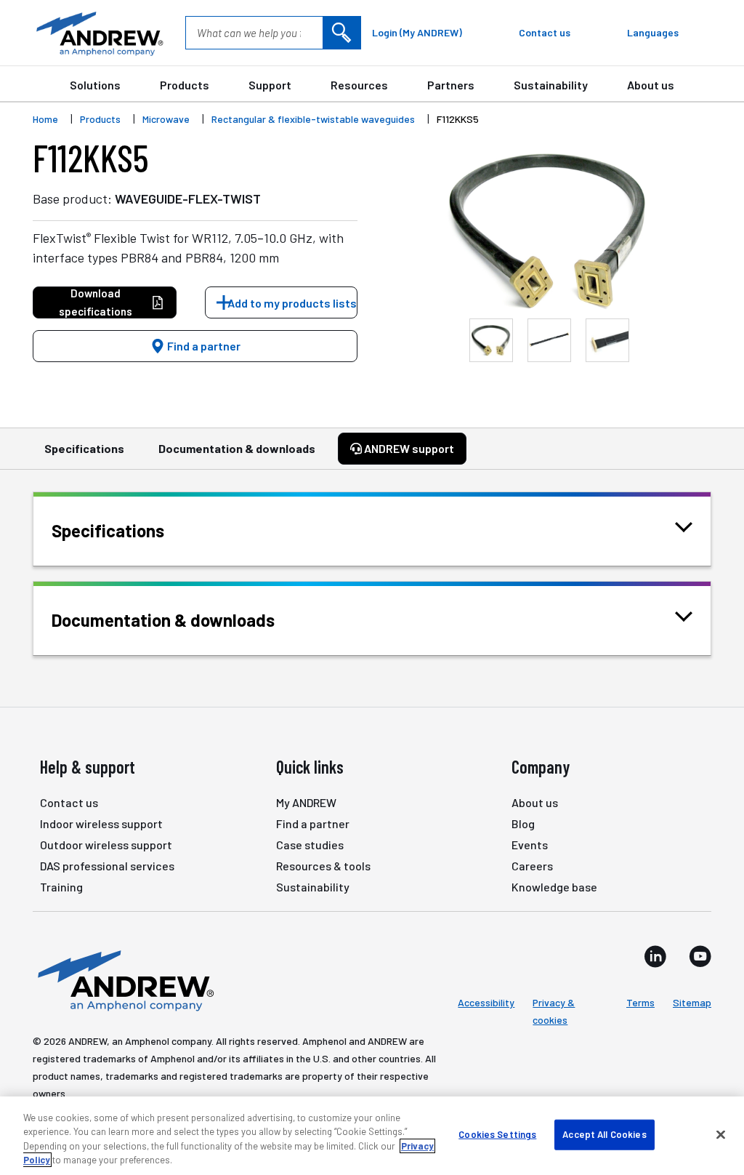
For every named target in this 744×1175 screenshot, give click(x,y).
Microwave (166, 119)
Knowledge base (554, 887)
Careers (532, 866)
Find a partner (202, 346)
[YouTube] (700, 956)
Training (61, 887)
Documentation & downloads (236, 448)
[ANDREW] (98, 32)
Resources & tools (323, 866)
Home (45, 119)
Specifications (84, 448)
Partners (450, 85)
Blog (523, 823)
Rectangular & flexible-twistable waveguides (313, 119)
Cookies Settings (497, 1134)
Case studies (310, 844)
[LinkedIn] (655, 956)
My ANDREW (306, 802)
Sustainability (551, 85)
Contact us (69, 802)
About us (650, 85)
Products (184, 85)
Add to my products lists (292, 303)
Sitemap (692, 1002)
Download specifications (95, 302)
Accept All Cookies (604, 1134)
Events (530, 844)
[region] (372, 1135)
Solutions (95, 85)
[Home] (123, 979)
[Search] (341, 33)
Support (269, 85)
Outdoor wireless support (106, 844)
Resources (359, 85)
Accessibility (486, 1002)
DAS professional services (107, 866)
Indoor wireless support (101, 823)
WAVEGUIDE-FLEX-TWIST (188, 198)
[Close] (721, 1134)
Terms (640, 1002)
